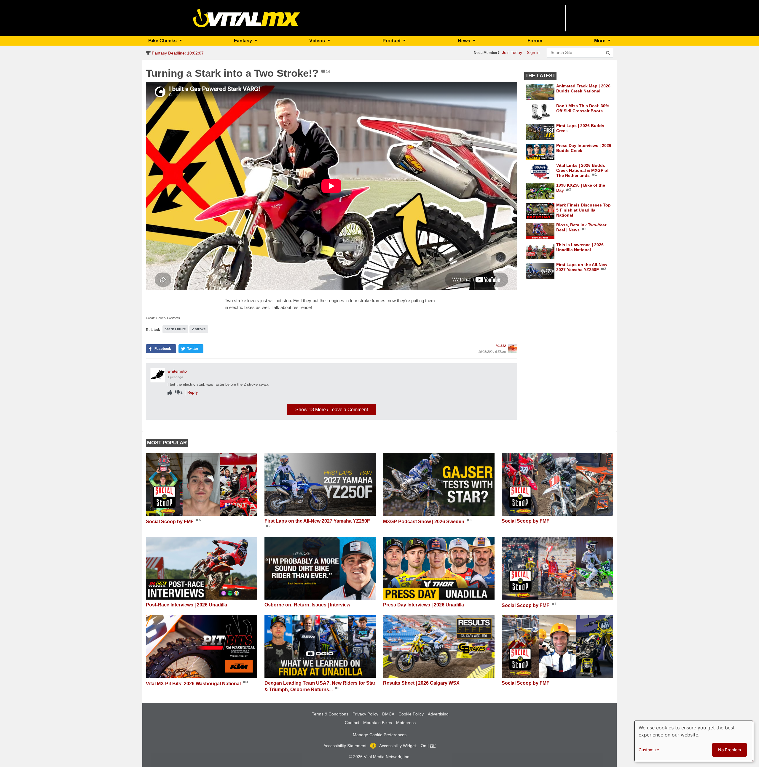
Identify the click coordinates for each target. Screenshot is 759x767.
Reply (192, 392)
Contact (352, 722)
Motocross (406, 722)
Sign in (533, 52)
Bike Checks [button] (163, 40)
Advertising (438, 714)
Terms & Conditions (330, 714)
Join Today (512, 52)
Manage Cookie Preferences (379, 734)
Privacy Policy (365, 714)
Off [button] (433, 745)
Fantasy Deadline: (177, 53)
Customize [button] (649, 749)
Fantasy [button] (243, 40)
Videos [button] (317, 40)
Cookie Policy (411, 714)
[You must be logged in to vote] (170, 393)
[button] (161, 348)
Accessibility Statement (344, 745)
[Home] (246, 17)
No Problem (729, 749)
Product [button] (392, 40)
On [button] (423, 745)
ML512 (501, 346)
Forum (534, 40)
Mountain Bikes (377, 722)
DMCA (388, 714)
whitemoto (177, 371)
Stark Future (175, 329)
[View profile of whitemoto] (157, 375)
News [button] (464, 40)
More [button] (600, 40)
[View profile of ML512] (512, 348)
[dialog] (693, 741)
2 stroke (199, 329)
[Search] (608, 53)
